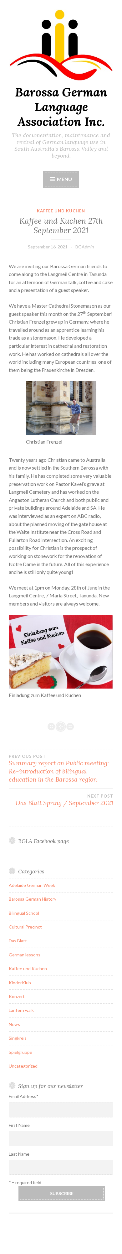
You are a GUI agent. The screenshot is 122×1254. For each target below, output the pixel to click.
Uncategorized (23, 1066)
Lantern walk (21, 1010)
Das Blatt (18, 940)
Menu (64, 179)
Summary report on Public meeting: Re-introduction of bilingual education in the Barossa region (59, 768)
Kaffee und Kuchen (61, 210)
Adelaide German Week (32, 885)
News (14, 1024)
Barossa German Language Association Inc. (61, 106)
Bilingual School (24, 913)
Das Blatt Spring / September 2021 (64, 800)
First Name (19, 1125)
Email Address (23, 1096)
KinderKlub (20, 982)
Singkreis (18, 1038)
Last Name (19, 1154)
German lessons (24, 954)
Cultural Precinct (25, 926)
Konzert (17, 996)
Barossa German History (32, 899)
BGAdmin (84, 246)
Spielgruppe (20, 1052)
